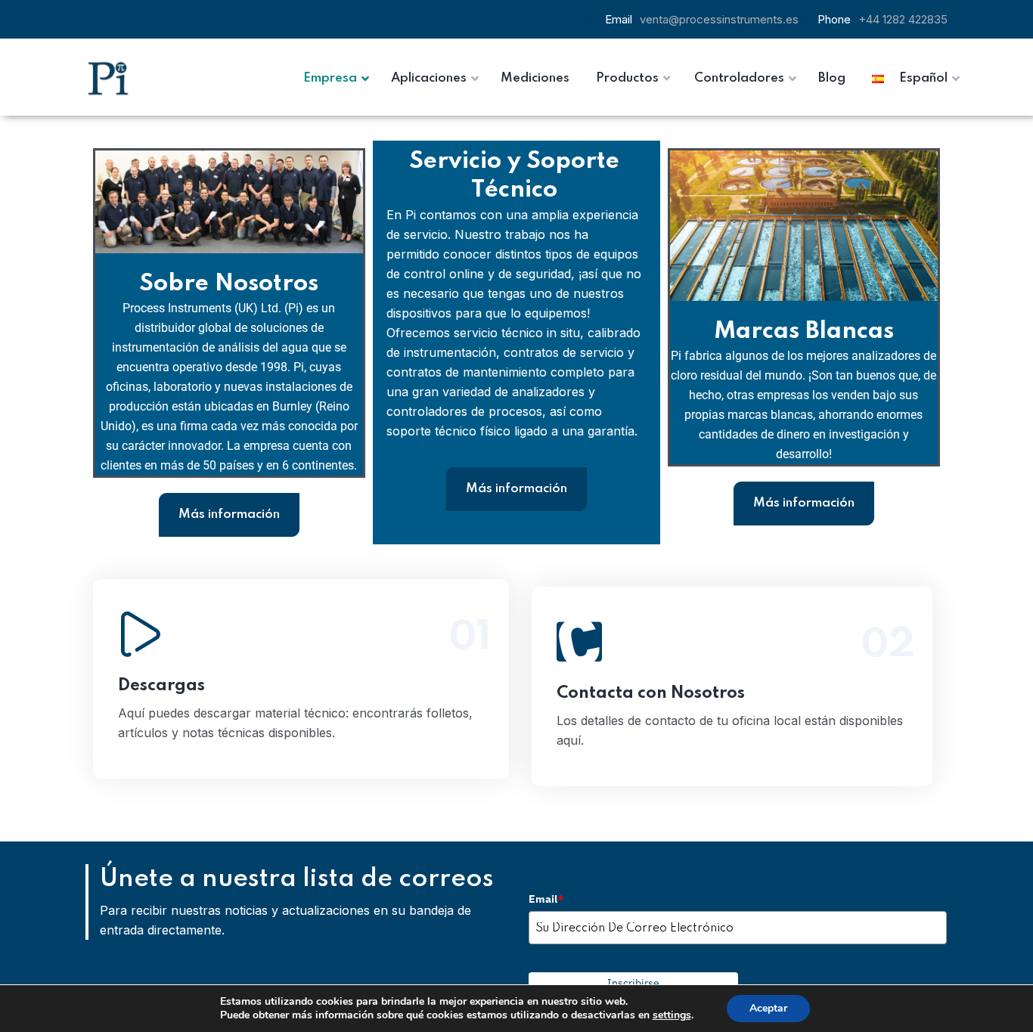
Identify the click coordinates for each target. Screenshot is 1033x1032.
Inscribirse (633, 983)
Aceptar (768, 1008)
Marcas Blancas (804, 331)
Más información (229, 514)
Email (546, 899)
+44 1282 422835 (903, 19)
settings (672, 1015)
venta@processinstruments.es (719, 19)
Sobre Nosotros (228, 284)
